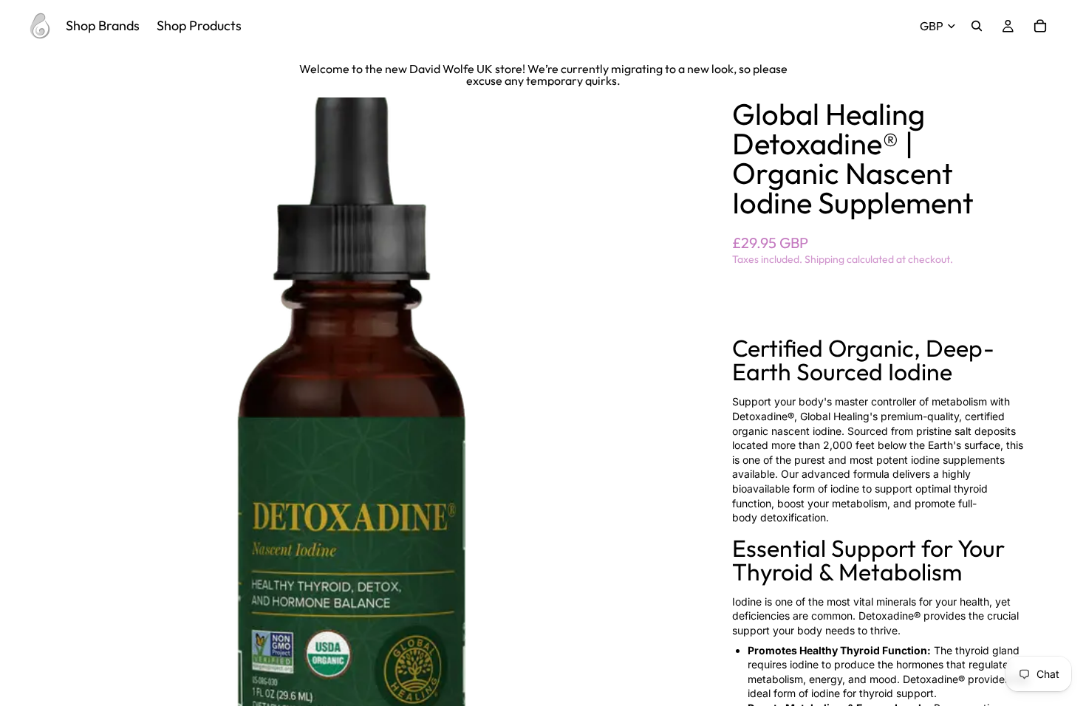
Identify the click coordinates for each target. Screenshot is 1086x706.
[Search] (976, 26)
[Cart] (1040, 26)
